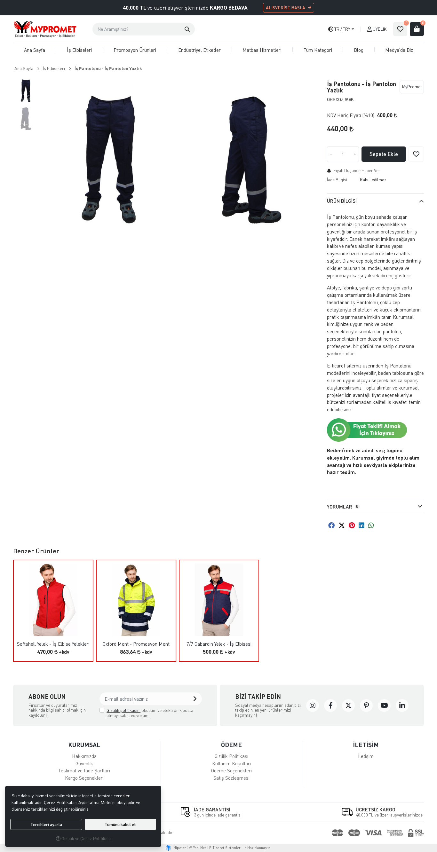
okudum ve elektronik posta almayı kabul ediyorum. (150, 713)
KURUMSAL (84, 744)
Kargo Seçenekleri (84, 778)
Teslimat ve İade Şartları (84, 770)
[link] (312, 705)
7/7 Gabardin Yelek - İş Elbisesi (219, 644)
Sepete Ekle (383, 154)
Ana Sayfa (34, 50)
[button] (187, 29)
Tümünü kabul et (120, 824)
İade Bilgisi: (337, 179)
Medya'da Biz (399, 50)
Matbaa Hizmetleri (262, 50)
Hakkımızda (84, 756)
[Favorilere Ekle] (416, 154)
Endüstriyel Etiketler (199, 50)
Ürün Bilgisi (342, 201)
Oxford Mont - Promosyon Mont (136, 644)
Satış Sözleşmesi (231, 778)
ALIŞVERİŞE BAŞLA (285, 7)
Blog (358, 50)
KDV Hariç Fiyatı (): (351, 115)
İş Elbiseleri (79, 50)
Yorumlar (342, 506)
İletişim (366, 756)
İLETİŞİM (366, 744)
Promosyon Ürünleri (135, 50)
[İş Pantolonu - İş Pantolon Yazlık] (110, 159)
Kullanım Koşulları (231, 763)
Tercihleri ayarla (46, 824)
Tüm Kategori (318, 50)
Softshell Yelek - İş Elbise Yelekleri (53, 644)
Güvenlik (84, 763)
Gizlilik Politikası (231, 756)
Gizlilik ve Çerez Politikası (85, 838)
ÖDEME (231, 744)
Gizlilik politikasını (123, 710)
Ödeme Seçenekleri (231, 770)
